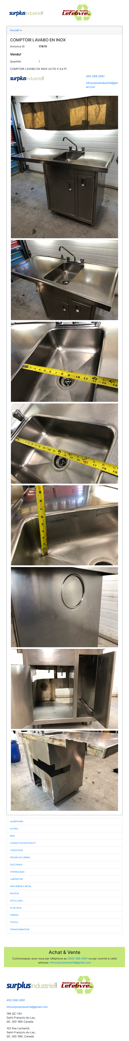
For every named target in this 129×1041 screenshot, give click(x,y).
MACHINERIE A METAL (21, 886)
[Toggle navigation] (115, 13)
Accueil (14, 30)
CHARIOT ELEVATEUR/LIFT (23, 843)
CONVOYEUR (16, 850)
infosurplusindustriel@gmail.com (70, 962)
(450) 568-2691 (78, 958)
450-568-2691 (95, 76)
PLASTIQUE (16, 908)
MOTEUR (14, 893)
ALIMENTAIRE (16, 821)
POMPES (14, 915)
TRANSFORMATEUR (19, 929)
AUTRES (14, 828)
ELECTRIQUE (16, 864)
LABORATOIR (16, 879)
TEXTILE (14, 922)
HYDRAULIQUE (17, 872)
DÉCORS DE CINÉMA (20, 857)
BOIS (12, 836)
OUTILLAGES (16, 900)
